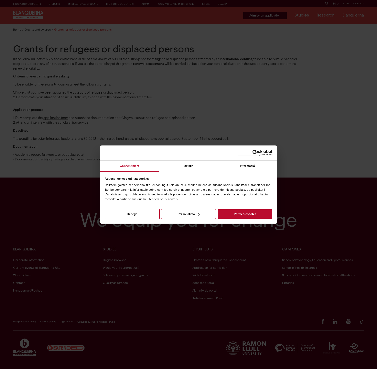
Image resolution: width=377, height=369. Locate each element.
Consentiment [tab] (129, 165)
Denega (132, 214)
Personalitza (186, 214)
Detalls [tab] (188, 165)
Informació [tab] (247, 165)
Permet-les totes (245, 214)
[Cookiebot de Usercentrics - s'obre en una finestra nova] (255, 153)
